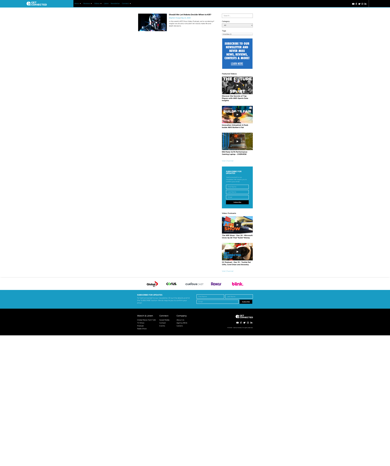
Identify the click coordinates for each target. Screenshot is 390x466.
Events (162, 326)
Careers (180, 326)
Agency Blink (182, 323)
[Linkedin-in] (365, 4)
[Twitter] (359, 4)
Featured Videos (229, 74)
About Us (180, 320)
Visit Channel (227, 161)
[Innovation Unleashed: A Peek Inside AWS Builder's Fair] (237, 114)
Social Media (164, 320)
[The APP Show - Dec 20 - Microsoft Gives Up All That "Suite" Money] (237, 225)
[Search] (237, 16)
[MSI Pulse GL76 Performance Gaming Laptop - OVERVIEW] (237, 141)
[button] (77, 4)
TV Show (140, 323)
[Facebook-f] (356, 4)
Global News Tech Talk (146, 320)
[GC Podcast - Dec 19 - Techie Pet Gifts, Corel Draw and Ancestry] (237, 251)
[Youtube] (353, 4)
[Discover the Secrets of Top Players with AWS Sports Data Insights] (237, 85)
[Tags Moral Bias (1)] (237, 34)
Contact (162, 323)
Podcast (140, 326)
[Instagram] (362, 4)
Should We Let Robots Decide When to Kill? (190, 15)
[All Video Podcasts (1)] (237, 25)
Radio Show (142, 329)
